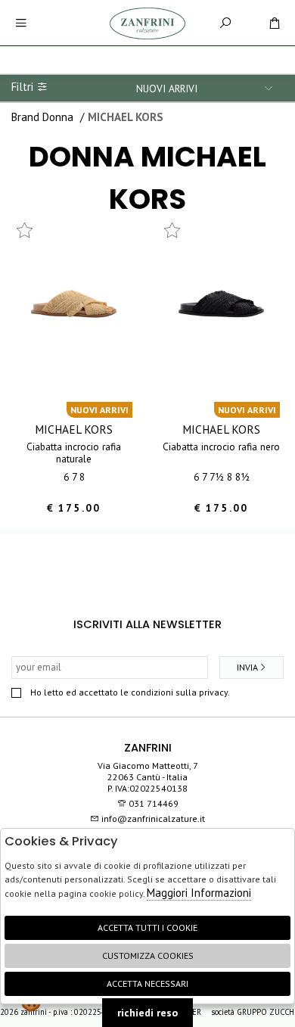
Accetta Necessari (147, 983)
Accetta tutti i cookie (147, 927)
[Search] (225, 23)
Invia (247, 667)
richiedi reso (147, 1012)
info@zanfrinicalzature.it (152, 818)
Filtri (23, 87)
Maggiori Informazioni (199, 892)
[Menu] (20, 23)
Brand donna (42, 117)
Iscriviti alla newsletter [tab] (147, 624)
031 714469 (154, 803)
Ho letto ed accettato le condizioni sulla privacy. (130, 692)
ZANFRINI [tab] (148, 747)
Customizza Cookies (148, 955)
